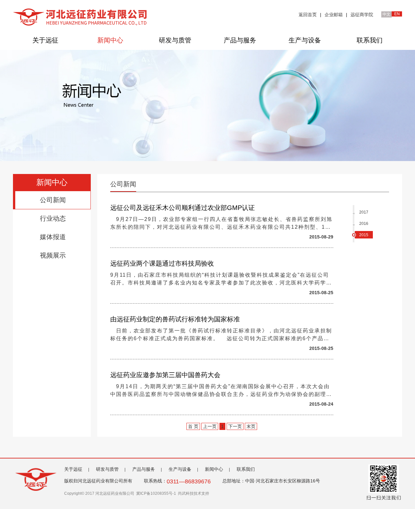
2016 (363, 223)
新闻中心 (110, 40)
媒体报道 (53, 236)
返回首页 (308, 14)
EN (397, 14)
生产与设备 (305, 40)
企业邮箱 (334, 14)
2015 (363, 235)
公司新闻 (53, 199)
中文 (386, 14)
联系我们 (370, 40)
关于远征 (45, 40)
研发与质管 (175, 40)
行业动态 (53, 218)
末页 (250, 426)
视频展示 (53, 255)
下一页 (235, 426)
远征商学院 (361, 14)
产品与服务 (240, 40)
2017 (363, 212)
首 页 (193, 426)
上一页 (210, 426)
